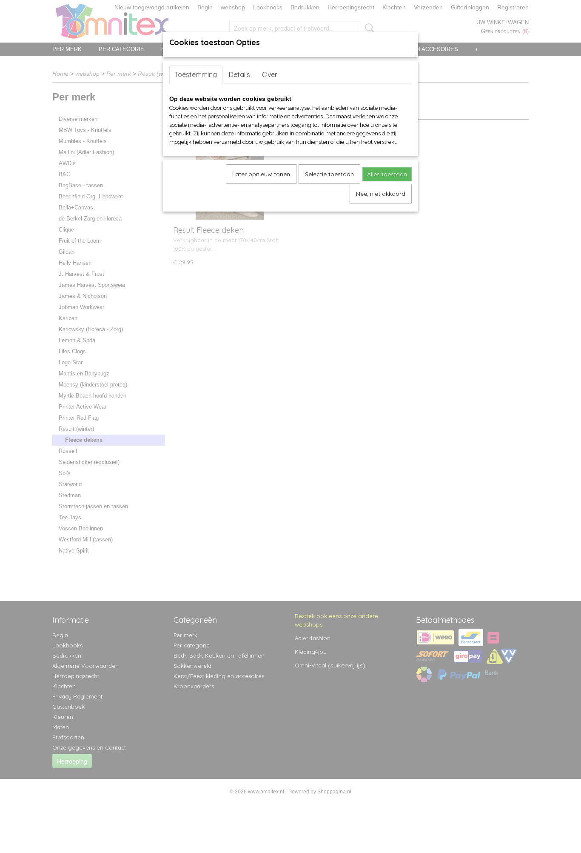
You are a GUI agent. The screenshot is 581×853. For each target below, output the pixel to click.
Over (269, 74)
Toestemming (196, 74)
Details (239, 74)
